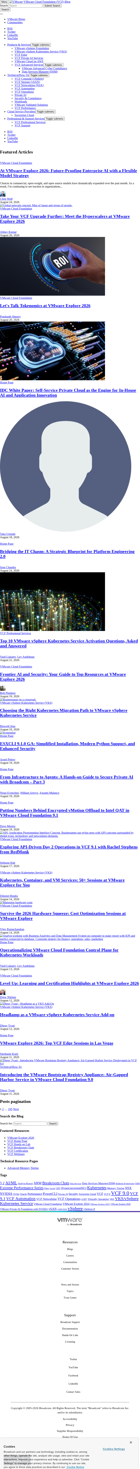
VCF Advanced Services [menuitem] (29, 64)
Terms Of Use (70, 1436)
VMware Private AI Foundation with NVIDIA (24, 1209)
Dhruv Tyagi (7, 1025)
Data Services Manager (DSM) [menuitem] (40, 71)
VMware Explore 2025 (100, 1204)
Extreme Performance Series (22, 1188)
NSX (128, 1188)
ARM (38, 1183)
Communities (15, 22)
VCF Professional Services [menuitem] (30, 122)
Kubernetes (96, 1187)
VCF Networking (46, 1199)
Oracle (23, 1194)
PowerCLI (50, 1194)
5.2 (2, 1183)
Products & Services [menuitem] (19, 44)
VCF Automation (21, 1198)
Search (4, 5)
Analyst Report (25, 1183)
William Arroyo (29, 792)
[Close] (131, 1442)
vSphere (75, 1208)
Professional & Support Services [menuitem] (25, 118)
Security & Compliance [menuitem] (28, 98)
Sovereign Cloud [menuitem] (24, 115)
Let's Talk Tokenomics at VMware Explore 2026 (45, 305)
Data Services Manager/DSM (98, 1183)
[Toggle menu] (1, 13)
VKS (112, 1199)
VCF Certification (17, 1150)
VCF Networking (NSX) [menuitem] (29, 85)
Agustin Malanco (49, 792)
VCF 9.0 (120, 1193)
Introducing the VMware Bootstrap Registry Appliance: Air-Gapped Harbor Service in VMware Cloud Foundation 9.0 (64, 1077)
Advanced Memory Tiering (23, 1168)
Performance (35, 1193)
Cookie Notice (75, 1467)
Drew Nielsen (8, 997)
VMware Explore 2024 (76, 1204)
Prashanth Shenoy (10, 316)
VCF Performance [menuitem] (25, 108)
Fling (46, 1188)
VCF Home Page (17, 1141)
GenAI (52, 1188)
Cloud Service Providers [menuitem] (21, 111)
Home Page (6, 382)
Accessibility (70, 1419)
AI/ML (11, 1183)
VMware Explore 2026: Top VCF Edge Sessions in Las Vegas (56, 1043)
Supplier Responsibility (70, 1431)
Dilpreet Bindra (9, 895)
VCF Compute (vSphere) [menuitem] (29, 78)
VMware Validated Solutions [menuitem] (31, 104)
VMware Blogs (16, 19)
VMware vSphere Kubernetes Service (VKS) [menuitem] (41, 51)
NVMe (16, 1194)
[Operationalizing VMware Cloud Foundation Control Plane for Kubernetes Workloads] (70, 939)
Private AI (63, 1194)
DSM (137, 1183)
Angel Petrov (7, 759)
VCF (100, 1194)
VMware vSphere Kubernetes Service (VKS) (26, 702)
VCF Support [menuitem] (22, 125)
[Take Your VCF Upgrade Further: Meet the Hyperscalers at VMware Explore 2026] (36, 205)
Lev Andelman (25, 656)
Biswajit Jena (7, 726)
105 (10, 1109)
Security (73, 1193)
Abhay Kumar (8, 232)
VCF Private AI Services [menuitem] (29, 58)
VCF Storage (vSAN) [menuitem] (27, 82)
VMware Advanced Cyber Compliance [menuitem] (44, 68)
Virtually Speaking (98, 1199)
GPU (58, 1188)
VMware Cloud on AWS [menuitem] (29, 61)
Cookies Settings (114, 1448)
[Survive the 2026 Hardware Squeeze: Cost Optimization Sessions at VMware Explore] (16, 902)
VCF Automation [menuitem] (25, 88)
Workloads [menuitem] (21, 101)
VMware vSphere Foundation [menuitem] (32, 48)
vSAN (52, 1209)
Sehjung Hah (7, 862)
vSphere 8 (89, 1209)
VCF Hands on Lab (18, 1144)
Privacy (70, 1425)
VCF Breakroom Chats (20, 1147)
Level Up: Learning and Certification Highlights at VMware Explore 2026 (69, 983)
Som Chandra (8, 567)
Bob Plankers (7, 693)
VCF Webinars (16, 1154)
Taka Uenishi (7, 533)
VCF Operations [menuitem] (24, 91)
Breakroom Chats (55, 1183)
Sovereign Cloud (87, 1194)
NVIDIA (6, 1194)
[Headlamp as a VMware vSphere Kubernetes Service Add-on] (27, 1003)
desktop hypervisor (125, 1183)
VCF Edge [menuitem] (21, 54)
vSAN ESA (62, 1209)
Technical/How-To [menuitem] (18, 75)
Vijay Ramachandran (12, 929)
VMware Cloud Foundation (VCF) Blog (47, 1)
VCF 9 (107, 1194)
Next (16, 1109)
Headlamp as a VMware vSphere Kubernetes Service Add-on (57, 1014)
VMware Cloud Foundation (16, 162)
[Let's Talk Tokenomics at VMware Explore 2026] (52, 294)
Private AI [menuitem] (20, 95)
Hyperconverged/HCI (73, 1188)
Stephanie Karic (9, 1053)
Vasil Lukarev (8, 656)
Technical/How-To (11, 1066)
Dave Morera (7, 826)
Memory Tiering (115, 1188)
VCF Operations (68, 1199)
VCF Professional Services (15, 633)
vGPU (84, 1199)
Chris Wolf (6, 198)
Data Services (75, 1184)
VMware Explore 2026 (20, 1137)
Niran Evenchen (9, 792)
